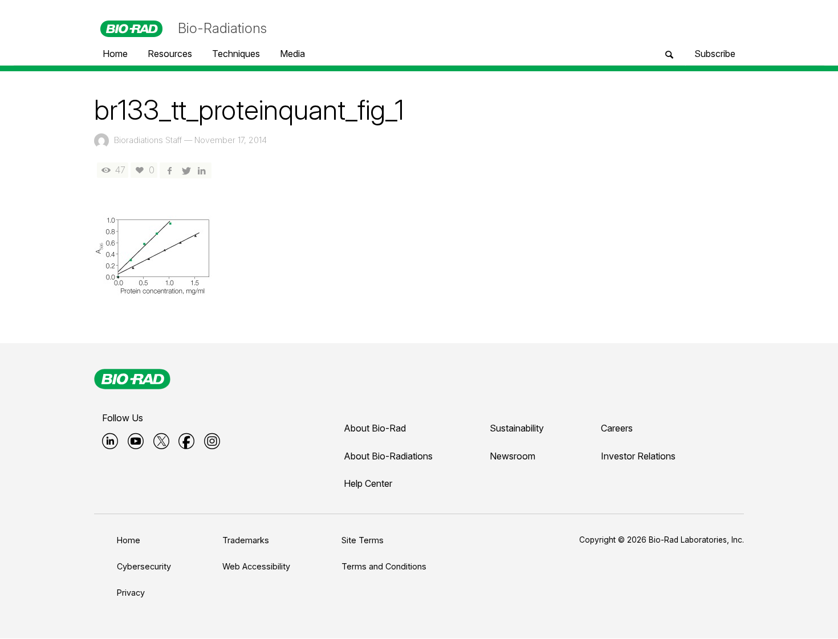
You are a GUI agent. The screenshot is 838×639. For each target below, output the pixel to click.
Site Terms (362, 540)
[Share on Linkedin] (202, 170)
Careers (617, 428)
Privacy (131, 592)
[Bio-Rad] (132, 379)
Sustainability (517, 428)
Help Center (368, 483)
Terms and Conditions (383, 566)
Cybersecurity (144, 566)
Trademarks (245, 540)
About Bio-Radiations (388, 456)
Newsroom (512, 456)
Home (128, 540)
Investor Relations (638, 456)
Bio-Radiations (222, 28)
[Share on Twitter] (185, 170)
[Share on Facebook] (169, 170)
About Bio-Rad (375, 428)
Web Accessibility (256, 566)
